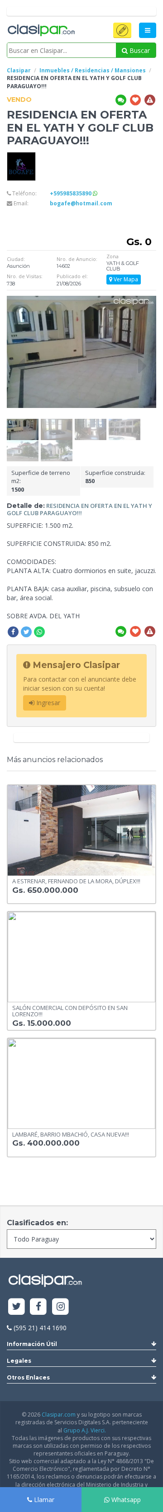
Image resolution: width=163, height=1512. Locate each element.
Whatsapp (125, 1499)
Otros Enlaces (28, 1377)
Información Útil (32, 1344)
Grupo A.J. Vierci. (84, 1430)
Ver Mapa (125, 279)
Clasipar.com (59, 1414)
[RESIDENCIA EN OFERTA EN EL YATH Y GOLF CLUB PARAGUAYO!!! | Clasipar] (22, 423)
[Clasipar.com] (41, 30)
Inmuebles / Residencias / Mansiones (92, 70)
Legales (19, 1360)
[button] (122, 30)
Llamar (43, 1499)
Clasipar (19, 70)
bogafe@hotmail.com (81, 203)
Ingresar (47, 702)
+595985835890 (71, 193)
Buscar (139, 50)
